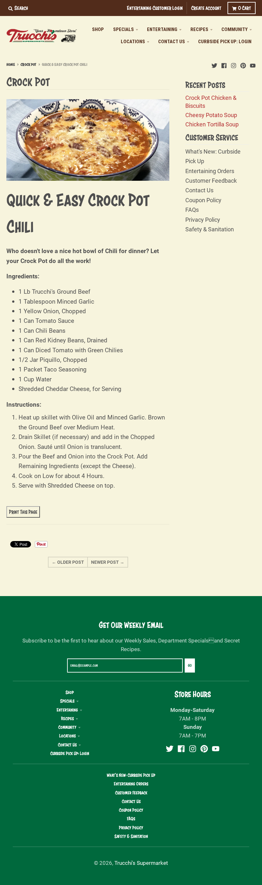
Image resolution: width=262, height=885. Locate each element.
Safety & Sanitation (209, 229)
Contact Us (199, 190)
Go (190, 665)
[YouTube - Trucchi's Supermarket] (253, 64)
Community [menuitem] (234, 29)
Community (67, 727)
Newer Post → (107, 562)
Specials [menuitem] (123, 29)
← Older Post (68, 562)
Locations (67, 736)
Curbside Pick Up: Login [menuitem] (224, 41)
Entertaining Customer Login (155, 8)
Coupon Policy (203, 200)
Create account (206, 8)
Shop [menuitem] (98, 29)
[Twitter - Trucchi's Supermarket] (214, 64)
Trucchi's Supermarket (141, 862)
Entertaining (67, 710)
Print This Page (23, 511)
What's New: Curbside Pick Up (131, 775)
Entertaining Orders (209, 171)
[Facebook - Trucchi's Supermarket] (224, 64)
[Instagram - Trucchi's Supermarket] (233, 64)
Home (10, 64)
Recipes (67, 718)
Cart (244, 8)
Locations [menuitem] (133, 41)
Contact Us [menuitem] (171, 41)
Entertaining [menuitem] (162, 29)
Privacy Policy (202, 219)
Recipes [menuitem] (199, 29)
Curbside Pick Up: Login (69, 753)
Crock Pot (28, 64)
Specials (67, 701)
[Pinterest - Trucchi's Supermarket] (243, 64)
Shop (70, 692)
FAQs (192, 209)
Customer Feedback (211, 180)
